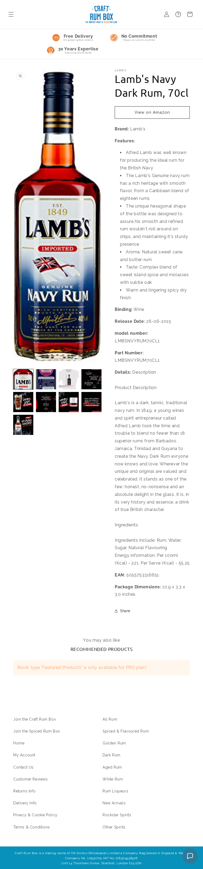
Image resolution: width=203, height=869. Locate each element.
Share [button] (125, 611)
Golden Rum (114, 743)
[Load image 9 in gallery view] (23, 425)
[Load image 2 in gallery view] (46, 379)
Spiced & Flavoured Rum (126, 731)
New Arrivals (114, 803)
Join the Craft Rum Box (34, 719)
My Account (24, 755)
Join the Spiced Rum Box (36, 731)
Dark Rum (112, 755)
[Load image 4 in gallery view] (91, 379)
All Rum (110, 719)
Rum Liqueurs (115, 791)
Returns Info (24, 791)
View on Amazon (152, 112)
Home (18, 743)
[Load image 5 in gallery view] (23, 402)
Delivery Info (25, 803)
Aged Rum (112, 767)
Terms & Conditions (31, 827)
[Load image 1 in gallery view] (23, 379)
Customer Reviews (30, 779)
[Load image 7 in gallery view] (69, 402)
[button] (11, 14)
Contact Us (23, 767)
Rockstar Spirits (117, 815)
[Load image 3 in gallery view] (69, 379)
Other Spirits (114, 827)
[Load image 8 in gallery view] (91, 402)
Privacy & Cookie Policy (35, 815)
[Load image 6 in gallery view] (46, 402)
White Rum (113, 779)
